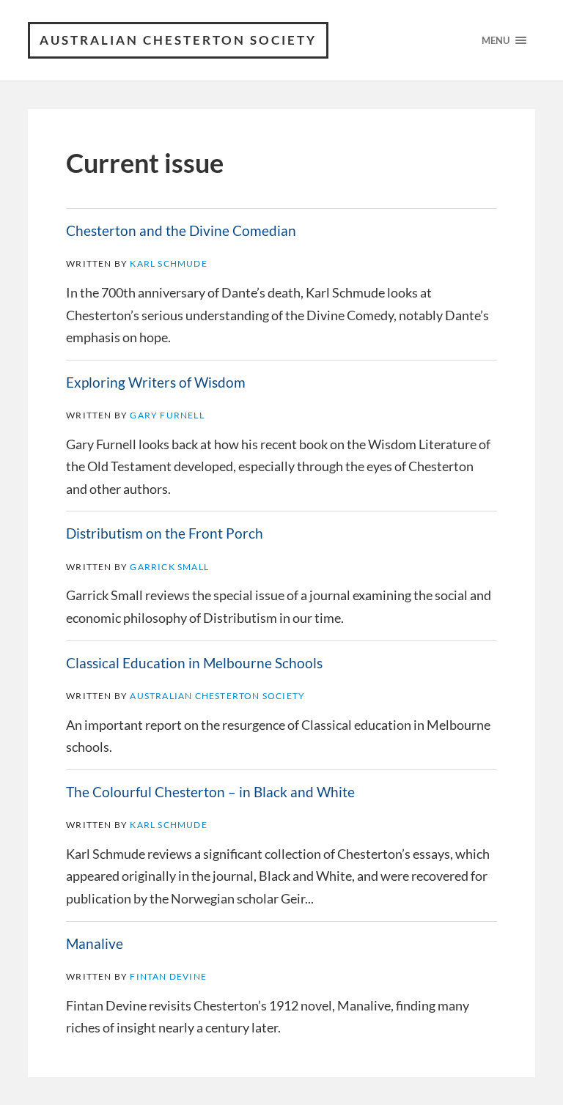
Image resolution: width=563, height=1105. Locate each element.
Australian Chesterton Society (178, 40)
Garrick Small (169, 566)
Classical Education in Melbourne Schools (194, 663)
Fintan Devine (168, 976)
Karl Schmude (168, 263)
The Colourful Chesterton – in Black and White (210, 792)
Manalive (94, 944)
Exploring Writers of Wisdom (156, 382)
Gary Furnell (167, 415)
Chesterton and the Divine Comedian (181, 231)
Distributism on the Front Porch (164, 533)
